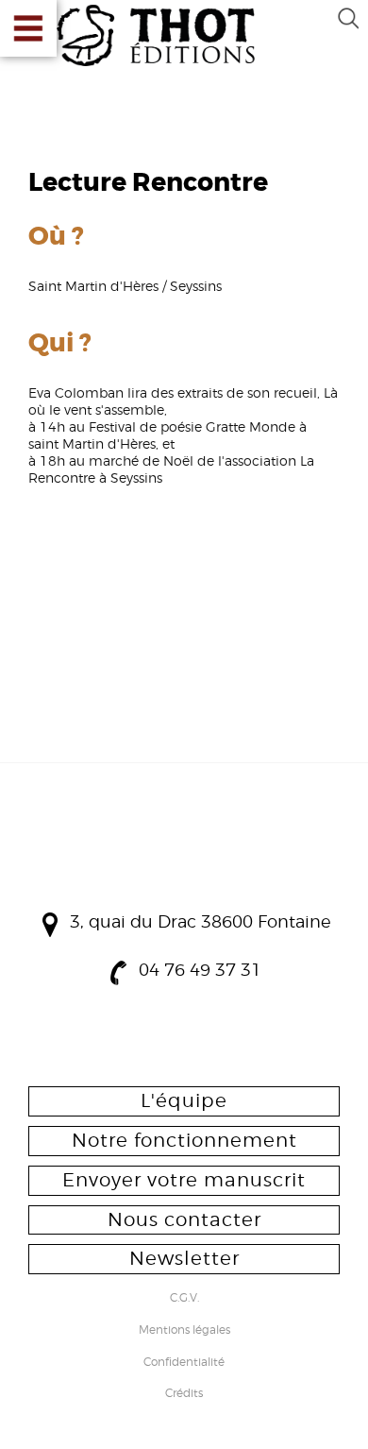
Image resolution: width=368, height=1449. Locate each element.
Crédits (184, 1394)
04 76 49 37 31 (200, 970)
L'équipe (184, 1100)
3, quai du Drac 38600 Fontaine (200, 921)
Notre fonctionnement (184, 1140)
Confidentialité (184, 1363)
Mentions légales (184, 1331)
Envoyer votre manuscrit (184, 1179)
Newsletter (184, 1258)
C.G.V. (184, 1298)
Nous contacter (184, 1219)
